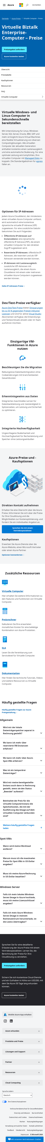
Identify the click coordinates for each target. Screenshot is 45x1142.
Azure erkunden (12, 1031)
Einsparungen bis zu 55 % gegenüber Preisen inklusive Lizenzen (22, 310)
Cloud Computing (13, 1082)
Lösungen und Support (15, 1051)
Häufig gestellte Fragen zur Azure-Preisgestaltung (17, 711)
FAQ (3, 91)
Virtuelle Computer (9, 97)
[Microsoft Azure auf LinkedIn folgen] (11, 1021)
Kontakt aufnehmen (36, 1126)
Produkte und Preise (14, 1041)
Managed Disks (32, 158)
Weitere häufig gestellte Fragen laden (18, 827)
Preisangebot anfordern (14, 49)
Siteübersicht (20, 1130)
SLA (4, 647)
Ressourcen (6, 86)
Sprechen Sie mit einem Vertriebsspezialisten (22, 529)
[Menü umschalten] (4, 5)
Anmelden (36, 5)
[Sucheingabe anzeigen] (27, 5)
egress (39, 161)
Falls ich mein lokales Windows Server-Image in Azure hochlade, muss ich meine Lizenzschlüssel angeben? (19, 899)
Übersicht (5, 69)
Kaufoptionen (7, 80)
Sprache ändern (7, 1091)
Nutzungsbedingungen (35, 1122)
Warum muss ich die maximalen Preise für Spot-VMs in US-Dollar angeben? (19, 861)
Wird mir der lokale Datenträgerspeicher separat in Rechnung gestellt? (18, 730)
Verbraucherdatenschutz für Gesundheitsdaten (26, 1109)
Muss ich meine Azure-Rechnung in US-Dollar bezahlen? (19, 875)
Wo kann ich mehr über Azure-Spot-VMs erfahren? (18, 759)
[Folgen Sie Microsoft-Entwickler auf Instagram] (5, 1021)
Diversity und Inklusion (22, 1113)
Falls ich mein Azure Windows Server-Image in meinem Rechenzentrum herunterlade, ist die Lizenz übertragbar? (19, 917)
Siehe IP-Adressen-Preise (12, 286)
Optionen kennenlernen (12, 555)
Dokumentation (11, 673)
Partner (8, 1062)
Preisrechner (9, 619)
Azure (11, 4)
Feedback (10, 1130)
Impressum (25, 1134)
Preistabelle (6, 75)
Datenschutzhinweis (36, 1117)
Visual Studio (35, 313)
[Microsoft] (21, 5)
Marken (22, 1122)
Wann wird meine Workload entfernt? (17, 847)
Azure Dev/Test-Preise (12, 307)
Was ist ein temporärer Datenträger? (14, 772)
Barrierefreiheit (37, 1113)
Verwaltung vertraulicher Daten (16, 1126)
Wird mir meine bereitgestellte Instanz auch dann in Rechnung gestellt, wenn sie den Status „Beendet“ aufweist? (19, 787)
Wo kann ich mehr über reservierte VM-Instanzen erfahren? (15, 745)
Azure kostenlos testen (14, 56)
